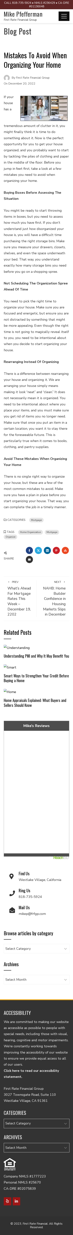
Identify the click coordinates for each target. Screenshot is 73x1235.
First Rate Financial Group (20, 20)
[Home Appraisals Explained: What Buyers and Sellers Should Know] (10, 691)
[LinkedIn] (16, 1201)
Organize (10, 536)
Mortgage (36, 520)
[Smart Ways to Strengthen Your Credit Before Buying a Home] (10, 667)
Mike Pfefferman (23, 13)
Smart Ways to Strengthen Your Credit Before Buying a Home (36, 678)
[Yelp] (7, 1201)
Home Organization (30, 532)
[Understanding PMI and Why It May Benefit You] (17, 647)
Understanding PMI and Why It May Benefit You (36, 656)
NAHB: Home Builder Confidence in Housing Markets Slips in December (54, 598)
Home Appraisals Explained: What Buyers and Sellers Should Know (35, 702)
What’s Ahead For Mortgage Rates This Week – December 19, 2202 (19, 598)
